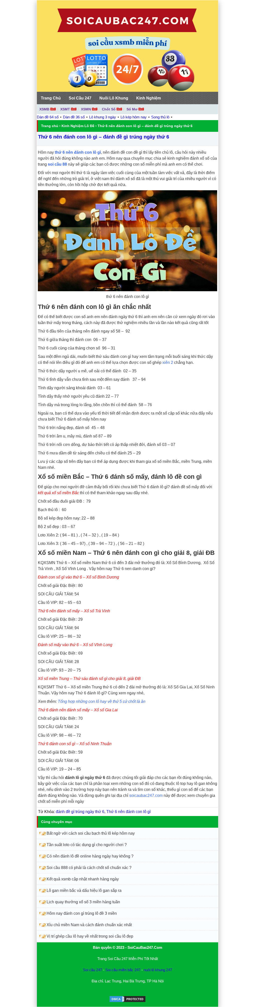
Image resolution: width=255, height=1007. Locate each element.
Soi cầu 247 (92, 970)
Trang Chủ (51, 98)
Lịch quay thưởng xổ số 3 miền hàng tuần (83, 902)
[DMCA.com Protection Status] (127, 1001)
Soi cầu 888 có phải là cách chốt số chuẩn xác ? (89, 867)
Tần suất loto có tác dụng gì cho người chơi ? (87, 845)
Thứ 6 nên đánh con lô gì (128, 812)
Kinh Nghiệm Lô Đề (78, 126)
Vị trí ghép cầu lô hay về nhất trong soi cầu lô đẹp (90, 936)
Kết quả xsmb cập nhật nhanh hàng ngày (83, 879)
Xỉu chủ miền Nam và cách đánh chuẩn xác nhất (89, 925)
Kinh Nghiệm (148, 98)
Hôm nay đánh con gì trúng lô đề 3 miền (82, 913)
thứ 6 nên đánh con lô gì (78, 152)
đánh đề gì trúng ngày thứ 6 (80, 812)
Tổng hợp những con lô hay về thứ (89, 701)
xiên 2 (167, 362)
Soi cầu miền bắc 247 (122, 970)
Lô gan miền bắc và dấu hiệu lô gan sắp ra (84, 890)
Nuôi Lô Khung (113, 98)
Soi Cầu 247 (80, 98)
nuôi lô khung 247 (158, 970)
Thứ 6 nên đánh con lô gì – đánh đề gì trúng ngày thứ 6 (103, 137)
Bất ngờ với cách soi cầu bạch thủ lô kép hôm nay (91, 833)
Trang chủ (49, 126)
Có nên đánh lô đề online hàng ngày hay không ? (90, 856)
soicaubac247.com (146, 795)
